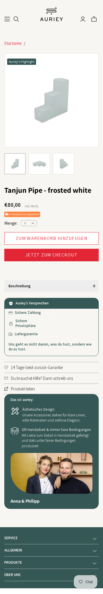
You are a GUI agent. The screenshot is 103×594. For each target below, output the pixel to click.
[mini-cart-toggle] (94, 19)
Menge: (10, 223)
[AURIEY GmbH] (51, 13)
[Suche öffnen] (16, 19)
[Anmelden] (83, 19)
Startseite (13, 43)
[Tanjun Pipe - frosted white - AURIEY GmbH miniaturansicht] (15, 163)
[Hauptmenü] (7, 19)
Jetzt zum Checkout (51, 255)
